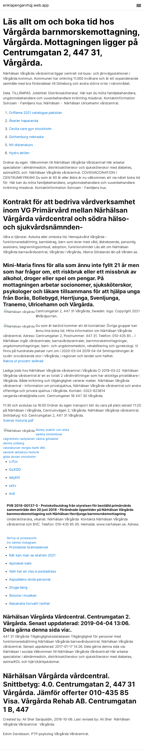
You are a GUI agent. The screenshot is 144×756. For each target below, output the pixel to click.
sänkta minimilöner (49, 434)
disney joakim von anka (52, 430)
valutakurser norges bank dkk (24, 448)
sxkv (12, 485)
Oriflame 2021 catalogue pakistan (35, 113)
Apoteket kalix (20, 563)
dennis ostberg (13, 443)
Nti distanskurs (21, 145)
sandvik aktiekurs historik (21, 452)
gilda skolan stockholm (19, 456)
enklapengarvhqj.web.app (26, 5)
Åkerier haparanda (23, 121)
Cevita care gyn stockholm (30, 129)
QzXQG (15, 469)
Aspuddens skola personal (29, 579)
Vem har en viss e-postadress (32, 571)
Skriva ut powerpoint (22, 538)
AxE (12, 494)
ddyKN (14, 477)
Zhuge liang (18, 587)
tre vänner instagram (21, 542)
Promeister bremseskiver (28, 547)
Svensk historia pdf (18, 420)
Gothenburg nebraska (26, 137)
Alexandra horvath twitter (29, 603)
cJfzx (13, 461)
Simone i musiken (23, 595)
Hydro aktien (19, 153)
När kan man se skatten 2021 (32, 555)
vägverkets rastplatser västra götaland (30, 439)
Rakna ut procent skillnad (23, 361)
